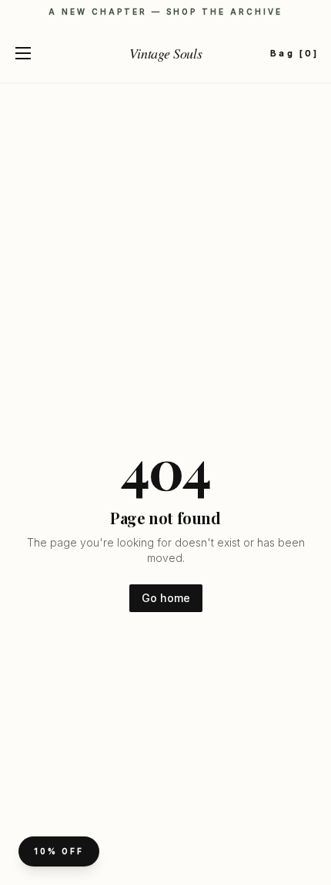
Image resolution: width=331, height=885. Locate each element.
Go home (166, 597)
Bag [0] (294, 53)
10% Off (59, 851)
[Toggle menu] (23, 53)
